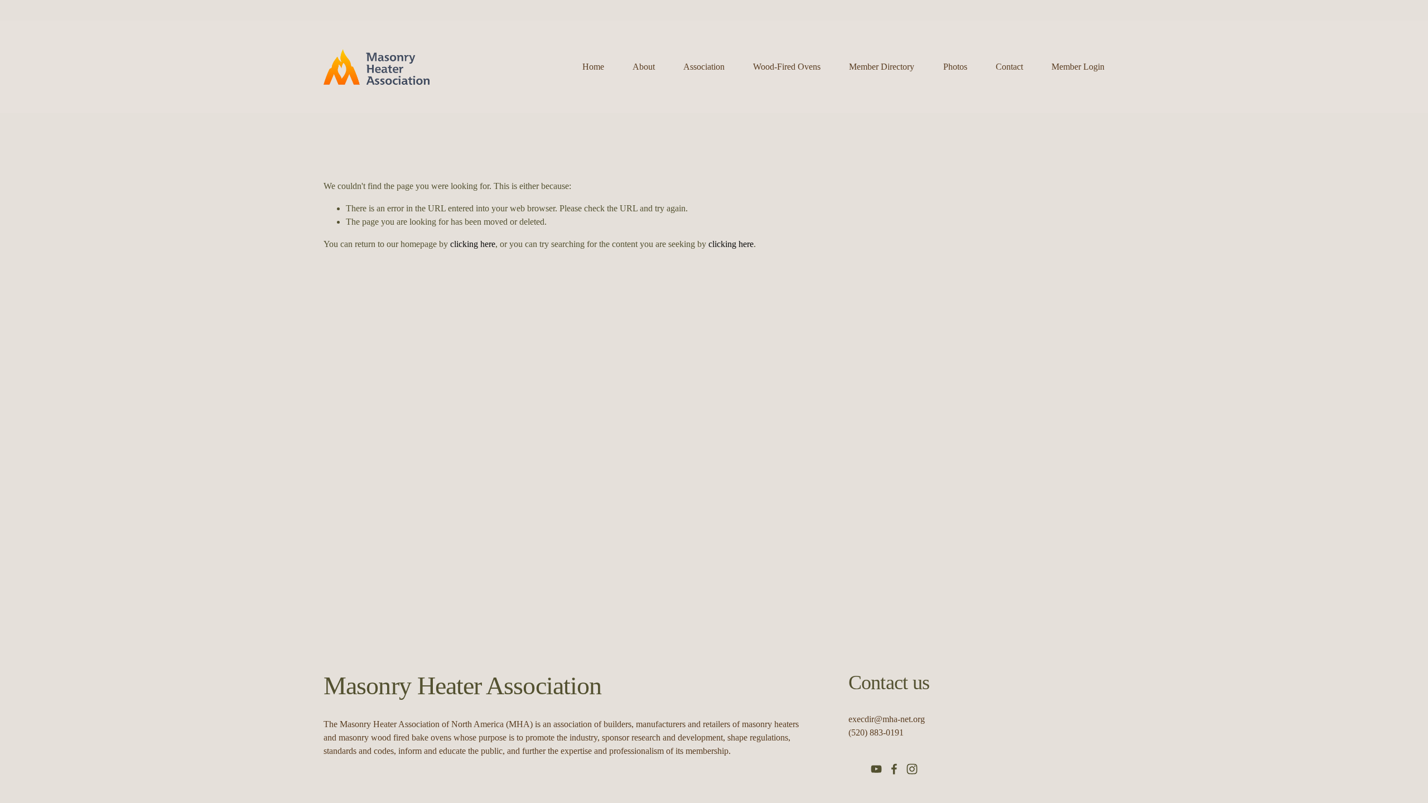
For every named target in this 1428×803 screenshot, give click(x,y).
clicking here (472, 244)
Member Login (1077, 66)
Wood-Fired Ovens (787, 66)
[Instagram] (912, 769)
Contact (1009, 66)
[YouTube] (876, 769)
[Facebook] (894, 769)
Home (593, 66)
